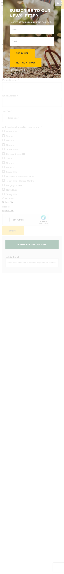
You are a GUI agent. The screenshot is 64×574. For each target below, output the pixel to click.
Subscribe (22, 53)
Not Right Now (25, 62)
